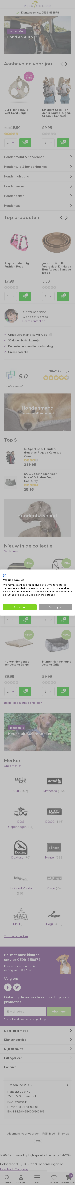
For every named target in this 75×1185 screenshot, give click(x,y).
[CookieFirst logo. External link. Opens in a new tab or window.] (4, 575)
